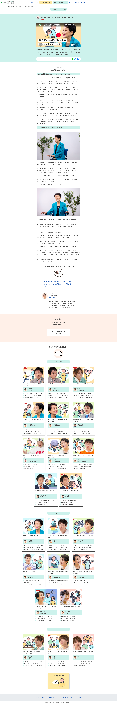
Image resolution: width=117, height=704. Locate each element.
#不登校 (57, 283)
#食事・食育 (47, 284)
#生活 (67, 283)
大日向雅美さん (53, 297)
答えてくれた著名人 (74, 2)
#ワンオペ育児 (54, 284)
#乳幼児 (69, 284)
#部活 (67, 281)
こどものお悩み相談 (45, 2)
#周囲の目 (64, 284)
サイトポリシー (53, 697)
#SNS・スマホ (47, 283)
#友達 (52, 281)
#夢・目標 (56, 281)
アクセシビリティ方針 (66, 697)
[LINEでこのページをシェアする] (72, 59)
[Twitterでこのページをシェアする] (75, 59)
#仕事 (70, 283)
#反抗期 (46, 286)
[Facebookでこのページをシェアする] (78, 59)
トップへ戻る (34, 2)
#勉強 (45, 281)
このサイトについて (40, 697)
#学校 (49, 281)
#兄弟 (63, 283)
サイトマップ (78, 697)
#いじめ (53, 283)
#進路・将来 (62, 281)
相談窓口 (83, 2)
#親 (60, 283)
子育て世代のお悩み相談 (60, 2)
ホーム (2, 6)
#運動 (70, 281)
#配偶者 (59, 284)
